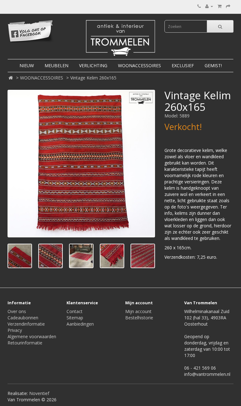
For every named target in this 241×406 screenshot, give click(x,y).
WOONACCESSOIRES (139, 65)
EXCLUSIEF (183, 65)
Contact (75, 311)
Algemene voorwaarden (32, 336)
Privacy (15, 330)
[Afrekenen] (228, 6)
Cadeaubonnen (23, 318)
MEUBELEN (56, 65)
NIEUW (26, 65)
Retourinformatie (25, 343)
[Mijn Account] (209, 6)
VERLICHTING (93, 65)
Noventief (39, 393)
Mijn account (138, 311)
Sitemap (75, 318)
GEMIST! (213, 65)
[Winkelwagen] (219, 6)
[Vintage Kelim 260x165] (81, 163)
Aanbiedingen (80, 324)
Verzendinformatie (26, 324)
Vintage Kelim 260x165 (93, 78)
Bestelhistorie (139, 318)
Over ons (17, 311)
